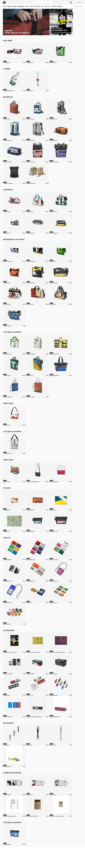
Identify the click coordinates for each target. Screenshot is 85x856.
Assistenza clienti (78, 6)
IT (76, 2)
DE (81, 2)
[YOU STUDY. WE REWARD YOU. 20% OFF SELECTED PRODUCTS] (61, 34)
